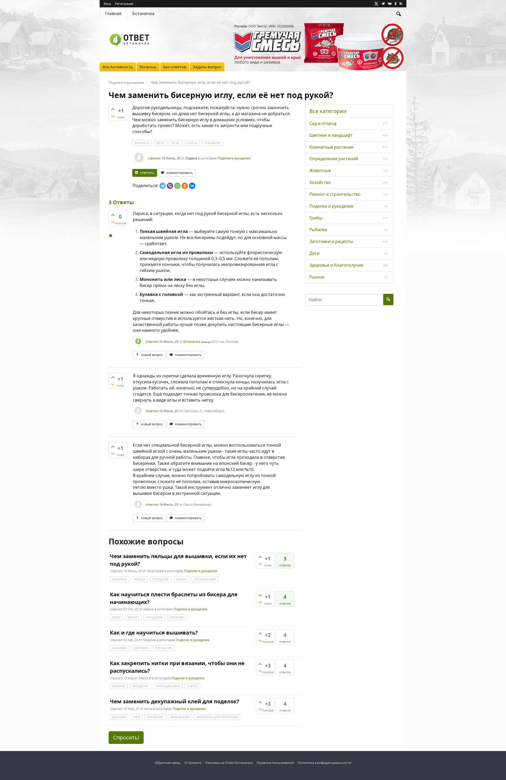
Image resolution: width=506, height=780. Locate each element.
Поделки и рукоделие (234, 158)
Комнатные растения (331, 147)
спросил (154, 158)
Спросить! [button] (126, 737)
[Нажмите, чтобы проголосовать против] (113, 116)
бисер (160, 143)
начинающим (205, 579)
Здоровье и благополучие (336, 265)
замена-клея (179, 717)
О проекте (192, 762)
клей (136, 717)
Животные (320, 170)
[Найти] (398, 13)
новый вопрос (152, 355)
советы (191, 143)
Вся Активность (118, 66)
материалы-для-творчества (217, 717)
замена (181, 579)
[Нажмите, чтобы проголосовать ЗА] (113, 109)
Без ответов (174, 66)
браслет (133, 617)
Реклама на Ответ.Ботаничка (229, 762)
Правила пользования (275, 762)
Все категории (328, 111)
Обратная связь (168, 762)
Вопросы (148, 66)
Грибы (315, 218)
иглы (175, 143)
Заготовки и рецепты (331, 241)
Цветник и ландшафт (331, 135)
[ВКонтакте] (192, 186)
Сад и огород (322, 123)
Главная (113, 13)
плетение (176, 617)
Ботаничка (143, 13)
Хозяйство (320, 182)
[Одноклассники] (185, 186)
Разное (316, 277)
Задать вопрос (207, 66)
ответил (152, 341)
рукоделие (212, 143)
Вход (107, 4)
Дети (314, 253)
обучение (141, 648)
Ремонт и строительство (335, 194)
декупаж (119, 717)
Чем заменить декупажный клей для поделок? (174, 701)
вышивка (142, 143)
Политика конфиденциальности (324, 762)
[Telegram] (162, 186)
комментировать (179, 172)
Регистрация (124, 4)
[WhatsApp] (177, 186)
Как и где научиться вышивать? (154, 632)
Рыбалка (318, 229)
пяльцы (139, 579)
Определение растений (333, 159)
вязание (118, 686)
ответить (147, 172)
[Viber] (170, 186)
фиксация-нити (167, 686)
